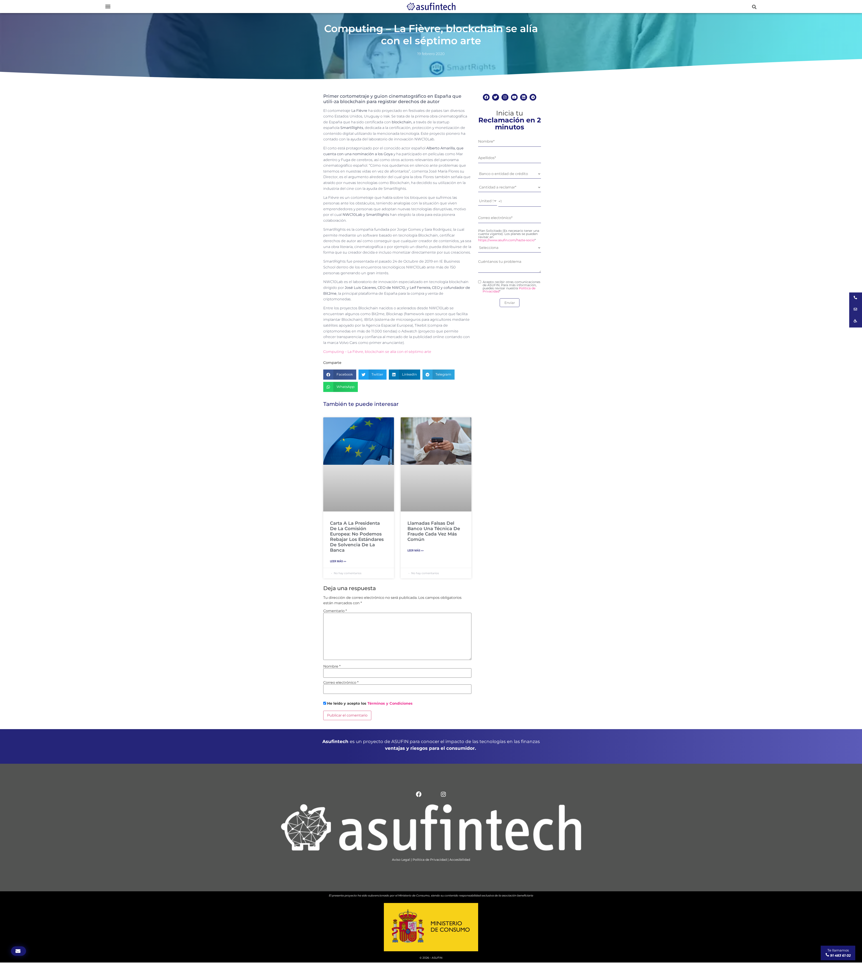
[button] (107, 6)
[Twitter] (495, 97)
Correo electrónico (340, 682)
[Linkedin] (523, 97)
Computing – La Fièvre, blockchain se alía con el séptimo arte (377, 352)
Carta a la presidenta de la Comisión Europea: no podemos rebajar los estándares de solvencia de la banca (357, 536)
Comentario (335, 611)
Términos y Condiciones (390, 703)
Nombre (332, 666)
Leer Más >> (338, 561)
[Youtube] (514, 97)
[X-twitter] (431, 794)
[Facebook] (486, 97)
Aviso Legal (401, 860)
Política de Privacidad (430, 860)
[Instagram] (504, 97)
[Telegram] (533, 97)
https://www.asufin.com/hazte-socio (506, 240)
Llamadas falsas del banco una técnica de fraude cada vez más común (433, 531)
